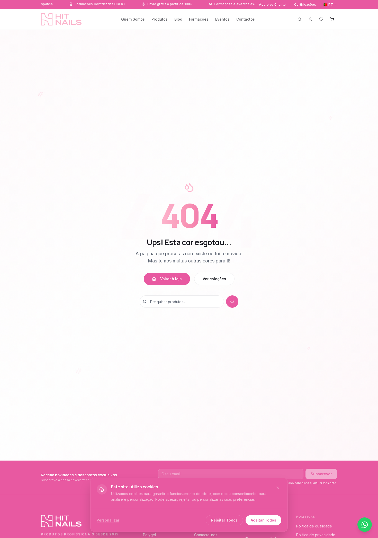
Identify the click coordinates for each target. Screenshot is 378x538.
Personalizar (108, 520)
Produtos (159, 19)
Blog (178, 19)
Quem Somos (133, 19)
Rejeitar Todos (224, 520)
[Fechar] (277, 487)
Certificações (305, 4)
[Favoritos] (321, 19)
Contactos (245, 19)
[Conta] (310, 19)
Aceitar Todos (263, 520)
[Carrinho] (332, 19)
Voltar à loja (171, 279)
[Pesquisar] (299, 19)
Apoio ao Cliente (272, 4)
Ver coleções (214, 279)
